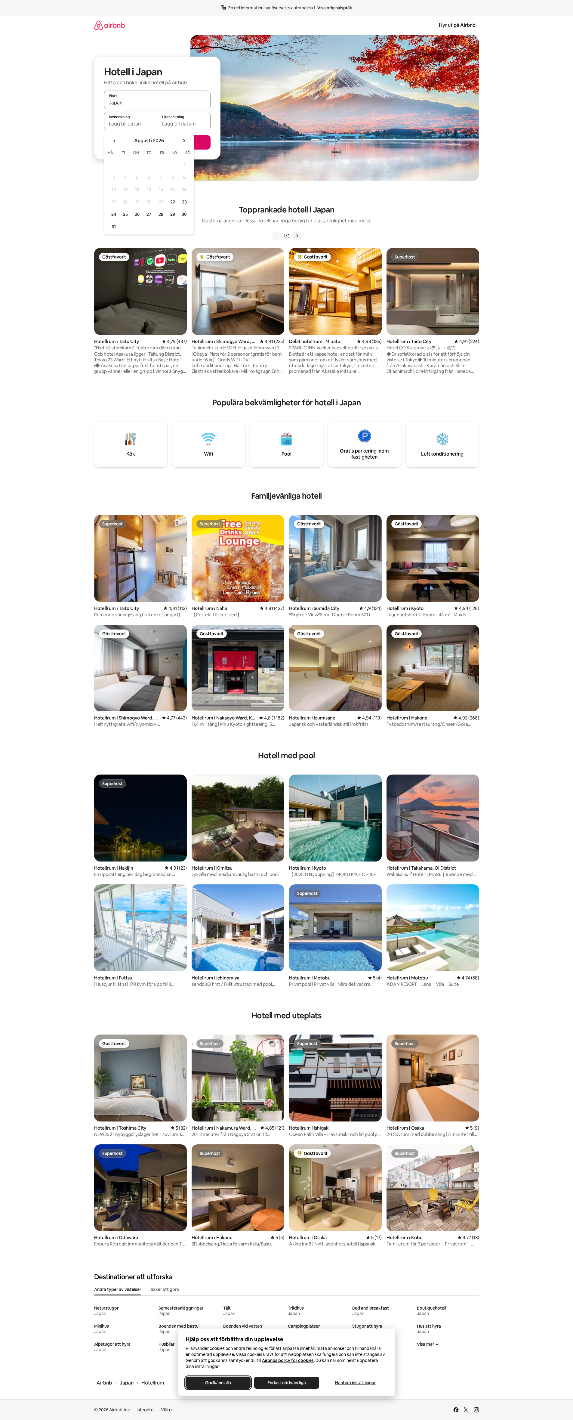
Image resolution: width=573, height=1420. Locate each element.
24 (113, 214)
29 (172, 214)
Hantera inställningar (355, 1382)
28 (161, 214)
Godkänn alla (218, 1382)
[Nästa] (297, 236)
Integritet (146, 1409)
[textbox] (130, 123)
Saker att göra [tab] (165, 1289)
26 (137, 214)
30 (184, 214)
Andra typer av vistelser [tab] (117, 1289)
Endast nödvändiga (286, 1382)
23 (184, 202)
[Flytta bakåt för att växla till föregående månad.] (114, 141)
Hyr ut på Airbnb (457, 25)
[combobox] (157, 102)
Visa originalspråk (334, 8)
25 (125, 214)
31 (114, 226)
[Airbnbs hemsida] (109, 25)
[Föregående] (276, 236)
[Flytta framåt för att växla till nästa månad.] (184, 141)
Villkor (167, 1409)
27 (148, 214)
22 (172, 202)
